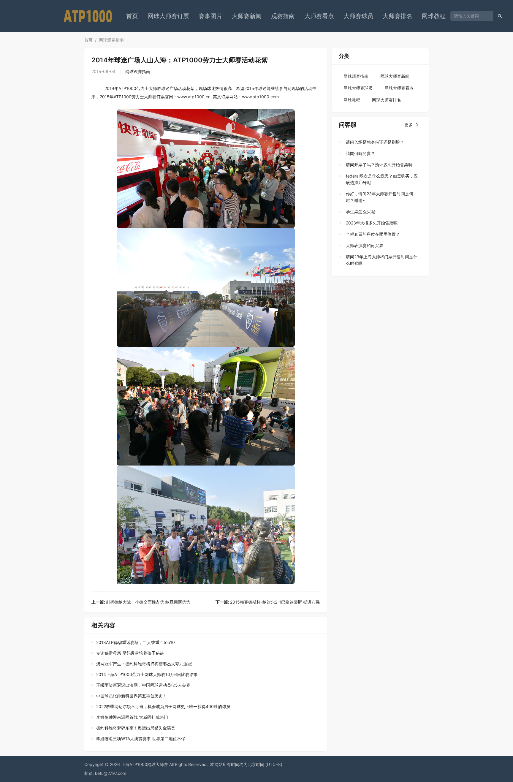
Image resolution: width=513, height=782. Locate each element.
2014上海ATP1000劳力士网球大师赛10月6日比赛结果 (147, 674)
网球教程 (434, 16)
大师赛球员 (358, 16)
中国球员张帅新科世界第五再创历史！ (131, 695)
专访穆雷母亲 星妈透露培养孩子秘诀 (130, 653)
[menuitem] (132, 16)
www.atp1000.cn (193, 96)
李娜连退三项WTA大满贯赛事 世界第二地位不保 (140, 738)
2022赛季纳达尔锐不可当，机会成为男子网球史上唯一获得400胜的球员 (163, 706)
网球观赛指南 (111, 39)
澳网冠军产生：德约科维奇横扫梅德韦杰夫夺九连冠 (144, 663)
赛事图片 (210, 16)
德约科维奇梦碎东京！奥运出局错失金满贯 (135, 727)
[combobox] (469, 16)
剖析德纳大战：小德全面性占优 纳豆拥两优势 (140, 601)
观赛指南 (283, 16)
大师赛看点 (319, 16)
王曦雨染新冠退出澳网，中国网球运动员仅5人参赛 (143, 685)
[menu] (285, 16)
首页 (132, 16)
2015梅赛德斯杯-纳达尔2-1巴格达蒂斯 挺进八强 (268, 601)
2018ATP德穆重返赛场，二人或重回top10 (135, 642)
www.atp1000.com (260, 96)
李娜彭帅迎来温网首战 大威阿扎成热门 (132, 717)
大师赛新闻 (247, 16)
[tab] (378, 142)
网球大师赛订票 (168, 16)
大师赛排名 (397, 16)
